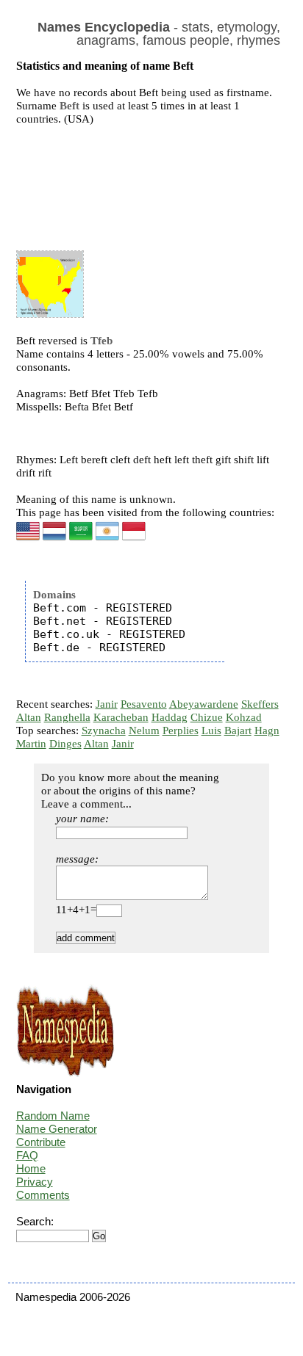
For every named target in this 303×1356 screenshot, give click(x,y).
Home (31, 1168)
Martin (31, 744)
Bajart (238, 730)
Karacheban (121, 717)
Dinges (65, 744)
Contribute (40, 1142)
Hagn (266, 730)
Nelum (144, 730)
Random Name (53, 1115)
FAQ (27, 1155)
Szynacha (104, 730)
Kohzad (244, 717)
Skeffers (260, 704)
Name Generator (56, 1129)
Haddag (170, 717)
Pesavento (144, 704)
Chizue (206, 717)
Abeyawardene (203, 704)
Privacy (34, 1181)
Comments (43, 1195)
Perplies (181, 730)
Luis (211, 730)
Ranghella (67, 717)
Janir (107, 704)
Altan (28, 717)
